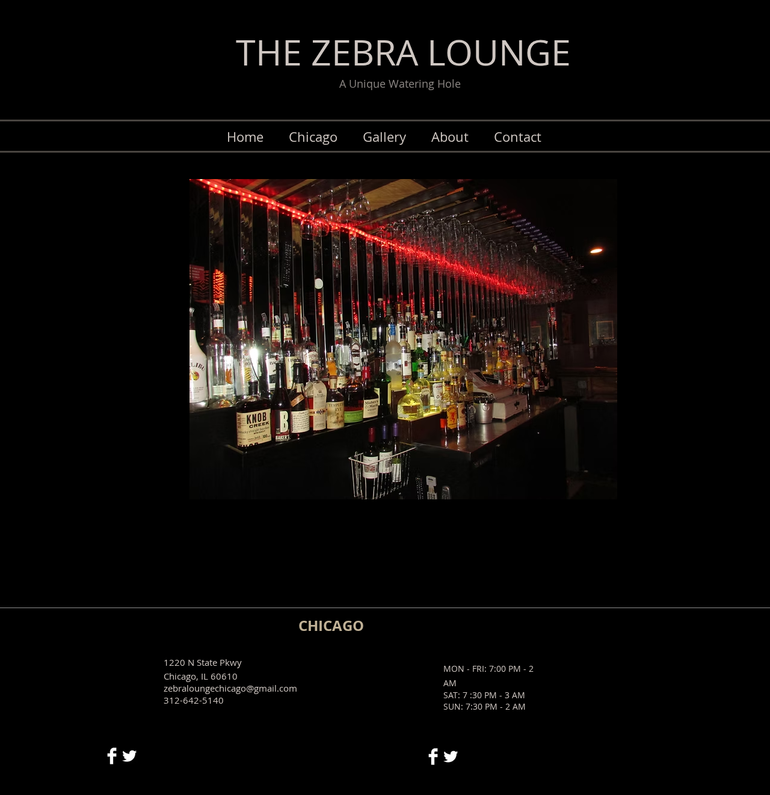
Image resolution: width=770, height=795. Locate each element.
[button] (305, 339)
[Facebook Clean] (111, 756)
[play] (599, 488)
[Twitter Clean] (129, 756)
